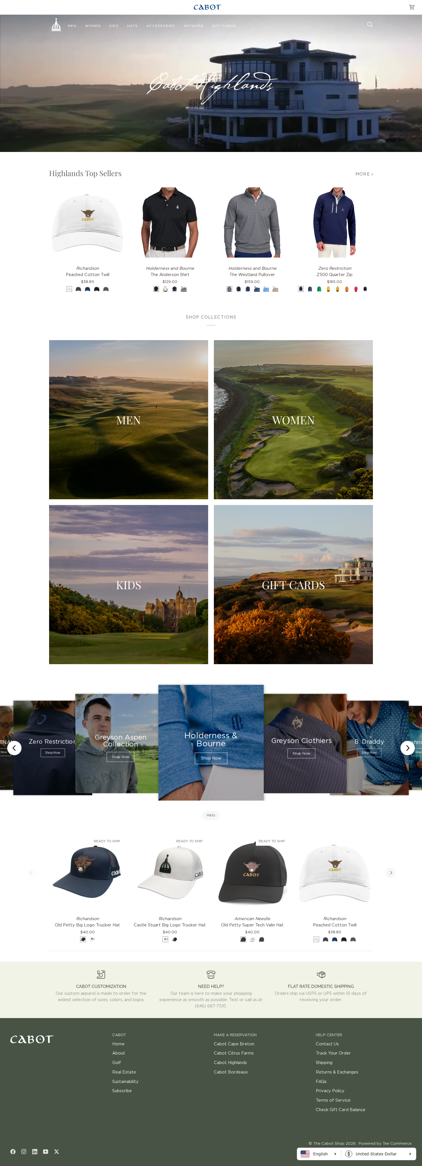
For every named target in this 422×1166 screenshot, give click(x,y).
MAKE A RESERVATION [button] (235, 1035)
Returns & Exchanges (337, 1072)
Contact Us (327, 1044)
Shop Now (52, 752)
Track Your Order (333, 1053)
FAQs (321, 1082)
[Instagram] (23, 1151)
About (118, 1053)
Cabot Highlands (230, 1063)
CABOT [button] (119, 1035)
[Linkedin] (34, 1151)
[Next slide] (407, 748)
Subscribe (122, 1091)
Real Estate (124, 1072)
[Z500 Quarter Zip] (334, 222)
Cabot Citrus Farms (234, 1053)
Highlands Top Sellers (85, 173)
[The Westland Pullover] (252, 222)
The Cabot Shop (328, 1144)
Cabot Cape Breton (234, 1044)
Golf (116, 1063)
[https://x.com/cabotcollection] (56, 1151)
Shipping (324, 1063)
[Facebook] (13, 1151)
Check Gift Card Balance (340, 1110)
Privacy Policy (330, 1091)
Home (118, 1044)
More (362, 174)
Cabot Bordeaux (231, 1072)
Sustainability (125, 1082)
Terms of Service (333, 1100)
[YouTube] (45, 1151)
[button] (72, 26)
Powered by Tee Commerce (385, 1144)
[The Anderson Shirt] (169, 222)
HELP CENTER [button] (329, 1035)
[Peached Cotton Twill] (87, 222)
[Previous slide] (14, 748)
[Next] (391, 873)
